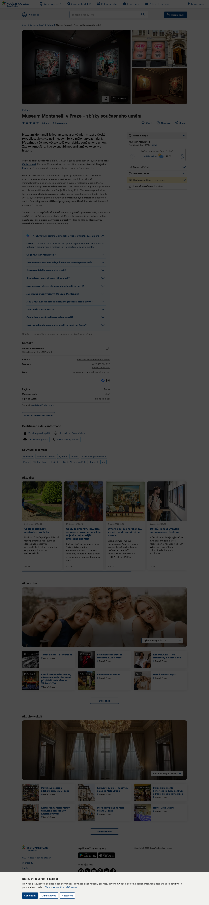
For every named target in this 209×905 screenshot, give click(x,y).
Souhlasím (30, 895)
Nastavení (67, 895)
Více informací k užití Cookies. (61, 887)
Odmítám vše (49, 895)
